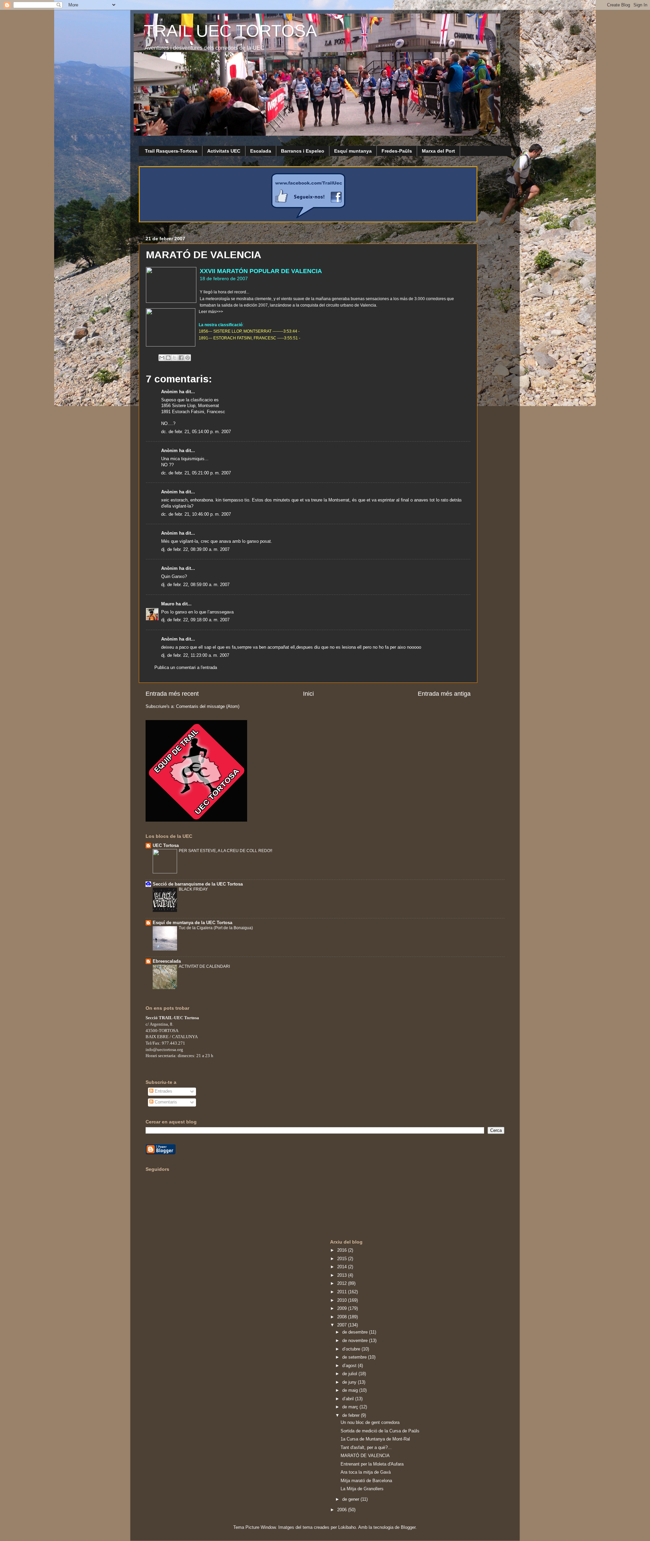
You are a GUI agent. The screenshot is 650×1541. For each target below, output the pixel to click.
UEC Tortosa (166, 845)
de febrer (351, 1415)
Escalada (260, 151)
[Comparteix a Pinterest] (187, 357)
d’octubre (352, 1349)
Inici (308, 693)
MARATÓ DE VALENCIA (365, 1455)
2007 (342, 1325)
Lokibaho (347, 1527)
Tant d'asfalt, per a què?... (366, 1447)
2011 (342, 1292)
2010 (342, 1300)
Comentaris (165, 1102)
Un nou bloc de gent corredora (370, 1422)
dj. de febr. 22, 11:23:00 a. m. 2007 (195, 655)
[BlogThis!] (168, 357)
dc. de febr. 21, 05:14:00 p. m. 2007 (196, 431)
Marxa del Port (438, 151)
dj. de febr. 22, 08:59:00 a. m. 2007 (195, 584)
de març (351, 1407)
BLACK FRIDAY (193, 889)
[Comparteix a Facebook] (181, 357)
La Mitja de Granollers (362, 1489)
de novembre (355, 1340)
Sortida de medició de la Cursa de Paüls (380, 1431)
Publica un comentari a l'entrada (185, 667)
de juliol (350, 1373)
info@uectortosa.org (164, 1049)
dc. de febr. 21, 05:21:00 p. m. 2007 (196, 473)
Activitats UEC (223, 151)
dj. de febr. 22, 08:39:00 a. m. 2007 (195, 549)
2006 (342, 1510)
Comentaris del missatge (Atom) (207, 706)
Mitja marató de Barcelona (366, 1480)
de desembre (355, 1332)
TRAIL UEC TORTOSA (230, 30)
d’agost (350, 1365)
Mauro (167, 604)
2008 (342, 1317)
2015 (342, 1258)
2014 (342, 1267)
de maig (350, 1390)
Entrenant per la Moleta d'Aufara (372, 1464)
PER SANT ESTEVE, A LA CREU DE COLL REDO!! (225, 850)
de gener (351, 1499)
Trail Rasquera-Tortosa (171, 151)
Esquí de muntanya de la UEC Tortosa (192, 922)
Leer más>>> (211, 311)
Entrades (162, 1091)
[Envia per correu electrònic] (161, 357)
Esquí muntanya (353, 151)
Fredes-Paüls (397, 151)
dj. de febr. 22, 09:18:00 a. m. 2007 (195, 620)
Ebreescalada (167, 961)
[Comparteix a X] (174, 357)
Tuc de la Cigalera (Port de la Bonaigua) (216, 927)
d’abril (348, 1399)
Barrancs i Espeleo (302, 151)
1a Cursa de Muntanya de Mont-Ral (375, 1439)
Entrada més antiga (444, 693)
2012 (342, 1283)
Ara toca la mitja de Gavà (366, 1472)
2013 (342, 1275)
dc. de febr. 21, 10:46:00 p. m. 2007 (196, 514)
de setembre (355, 1357)
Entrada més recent (172, 693)
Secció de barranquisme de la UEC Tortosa (198, 884)
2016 (342, 1250)
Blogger (408, 1527)
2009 (342, 1308)
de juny (350, 1382)
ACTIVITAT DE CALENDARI (204, 966)
